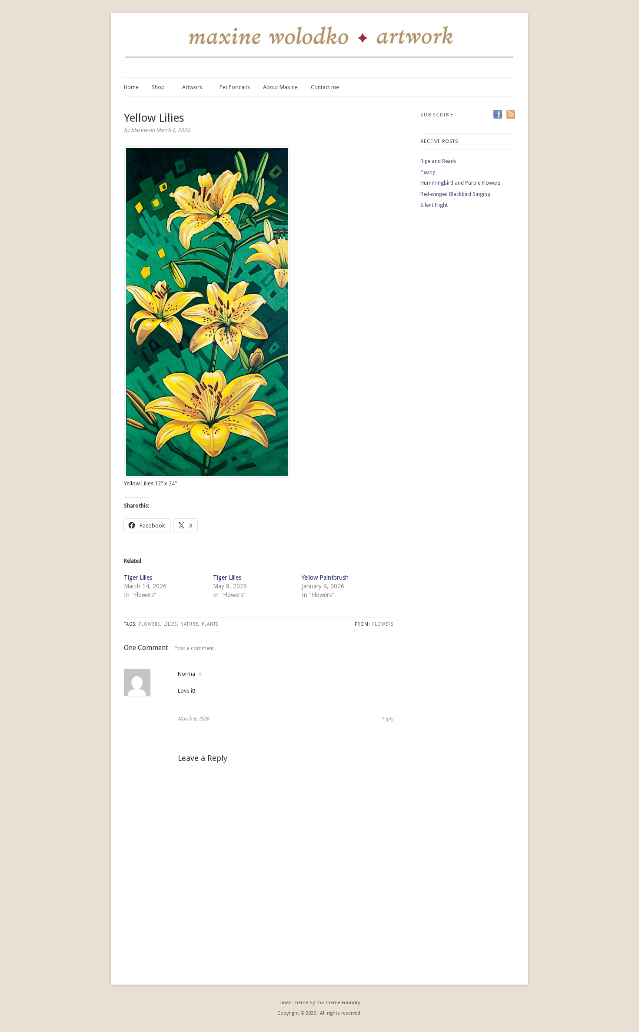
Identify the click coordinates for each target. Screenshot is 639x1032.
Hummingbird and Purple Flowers (460, 183)
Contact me (325, 87)
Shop (158, 87)
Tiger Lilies (138, 577)
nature (189, 624)
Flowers (382, 624)
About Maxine (280, 87)
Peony (427, 172)
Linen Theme (294, 1002)
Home (131, 87)
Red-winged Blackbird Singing (455, 194)
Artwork (192, 87)
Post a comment (194, 648)
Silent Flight (434, 205)
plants (210, 624)
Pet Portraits (235, 87)
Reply (387, 719)
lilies (170, 624)
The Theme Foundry (338, 1002)
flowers (149, 624)
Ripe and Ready (438, 161)
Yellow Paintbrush (325, 577)
